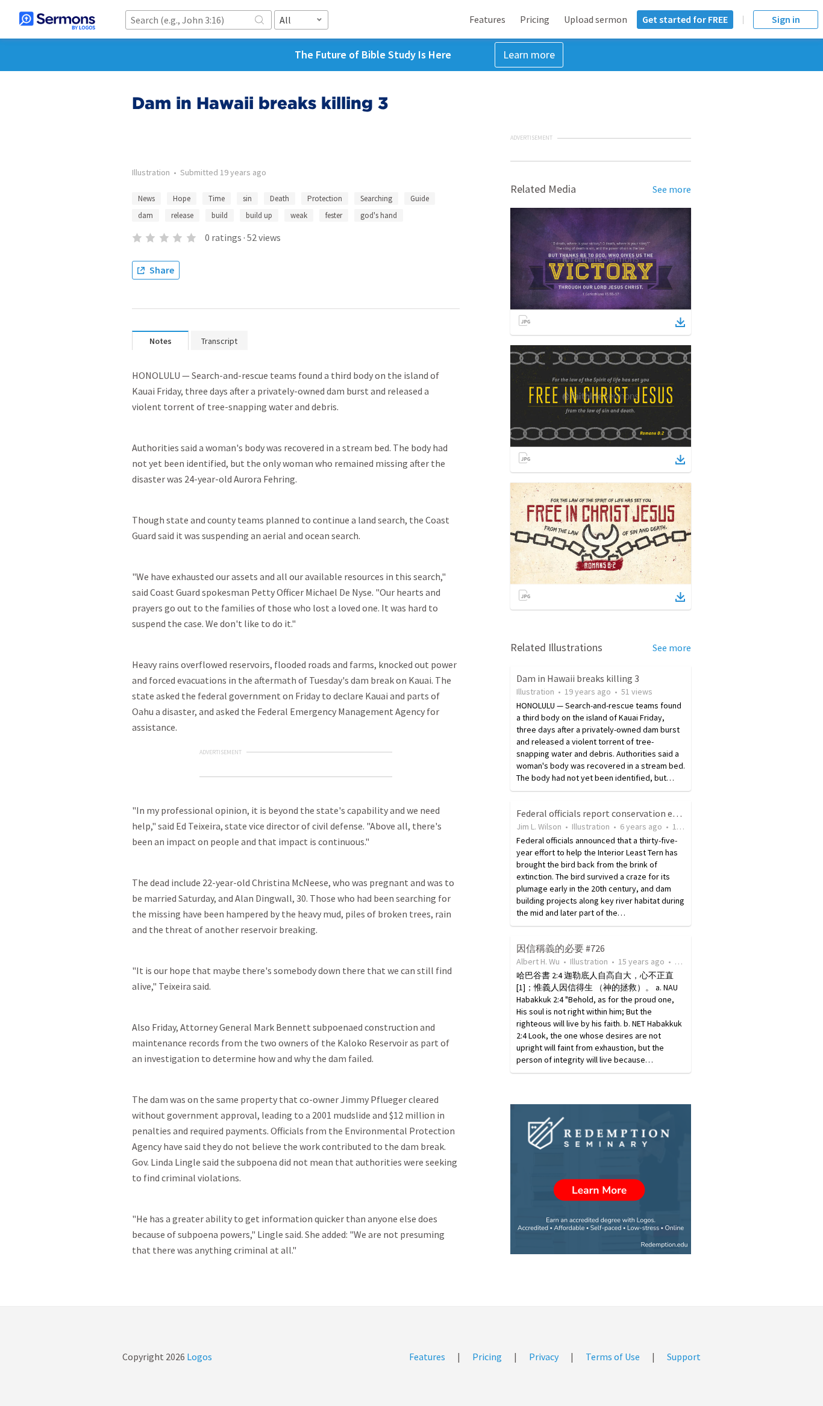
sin (247, 198)
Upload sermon (595, 19)
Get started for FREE (685, 19)
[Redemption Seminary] (600, 1179)
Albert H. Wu (538, 961)
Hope (181, 198)
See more (671, 189)
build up (259, 215)
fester (333, 215)
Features (487, 19)
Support (684, 1357)
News (146, 198)
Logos (198, 1357)
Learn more (529, 54)
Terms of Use (613, 1357)
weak (298, 215)
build (219, 215)
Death (279, 198)
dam (145, 215)
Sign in (786, 19)
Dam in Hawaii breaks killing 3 (577, 678)
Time (216, 198)
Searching (376, 198)
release (182, 215)
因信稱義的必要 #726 (560, 948)
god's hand (378, 215)
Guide (419, 198)
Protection (324, 198)
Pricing (534, 19)
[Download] (680, 322)
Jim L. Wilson (539, 826)
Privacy (544, 1357)
